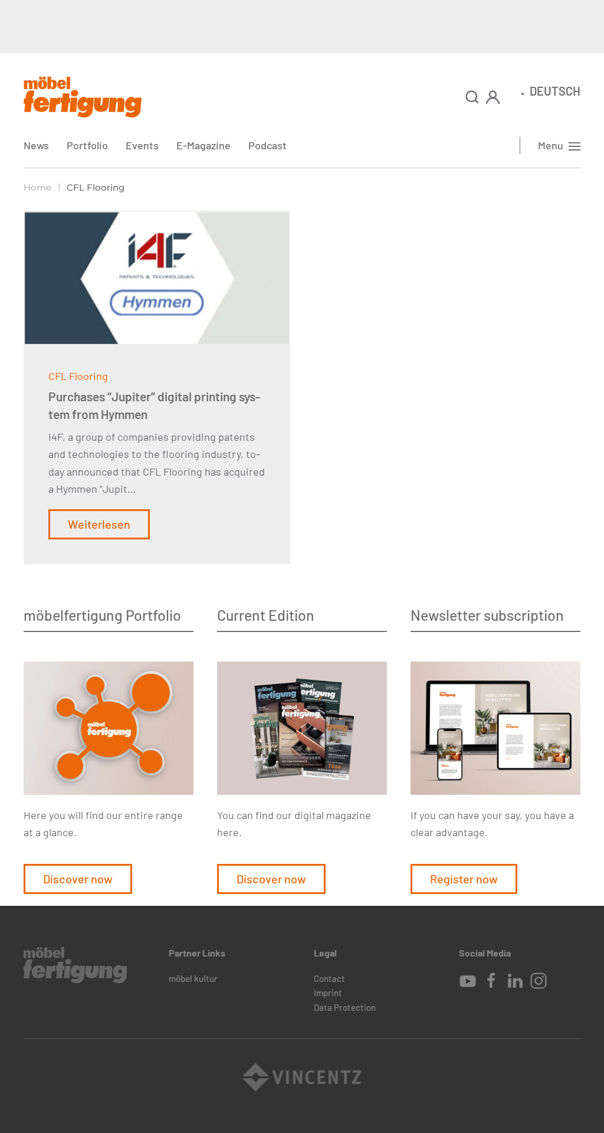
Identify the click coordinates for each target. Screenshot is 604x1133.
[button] (472, 97)
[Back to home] (83, 97)
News (36, 145)
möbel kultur (193, 978)
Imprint (328, 992)
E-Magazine (203, 145)
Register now (464, 879)
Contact (329, 978)
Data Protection (345, 1007)
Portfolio (87, 145)
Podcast (267, 145)
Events (142, 145)
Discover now (78, 879)
